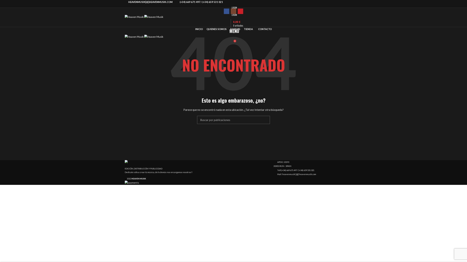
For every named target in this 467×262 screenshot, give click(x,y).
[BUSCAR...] (265, 120)
